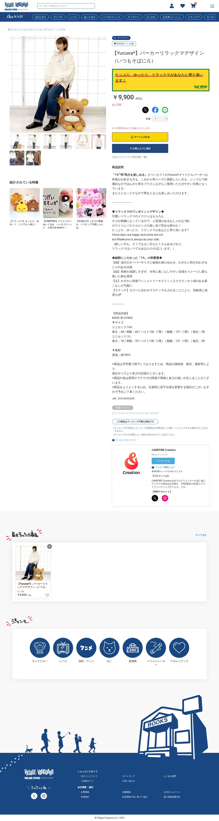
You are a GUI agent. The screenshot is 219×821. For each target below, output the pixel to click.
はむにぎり (40, 17)
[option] (58, 84)
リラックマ (193, 17)
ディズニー (133, 17)
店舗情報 (126, 792)
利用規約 (85, 797)
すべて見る (201, 535)
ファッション (21, 29)
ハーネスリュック (112, 17)
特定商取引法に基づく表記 (134, 797)
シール (73, 17)
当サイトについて (89, 776)
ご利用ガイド (87, 781)
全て (10, 29)
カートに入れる (142, 137)
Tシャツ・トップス (55, 29)
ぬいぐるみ (89, 17)
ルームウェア (152, 413)
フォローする (163, 461)
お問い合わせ (128, 781)
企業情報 (85, 792)
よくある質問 (170, 776)
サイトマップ (128, 776)
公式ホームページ (172, 792)
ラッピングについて (126, 440)
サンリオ (58, 17)
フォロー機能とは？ (163, 467)
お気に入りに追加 (142, 148)
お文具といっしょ (172, 17)
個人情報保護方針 (172, 797)
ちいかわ (151, 17)
